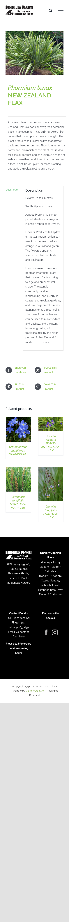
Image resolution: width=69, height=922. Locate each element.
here (21, 636)
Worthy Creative (35, 690)
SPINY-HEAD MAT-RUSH (18, 502)
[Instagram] (55, 632)
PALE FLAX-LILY (50, 512)
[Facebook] (46, 632)
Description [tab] (12, 189)
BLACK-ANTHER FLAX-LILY (51, 443)
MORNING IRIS (18, 450)
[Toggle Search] (50, 10)
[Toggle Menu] (60, 10)
